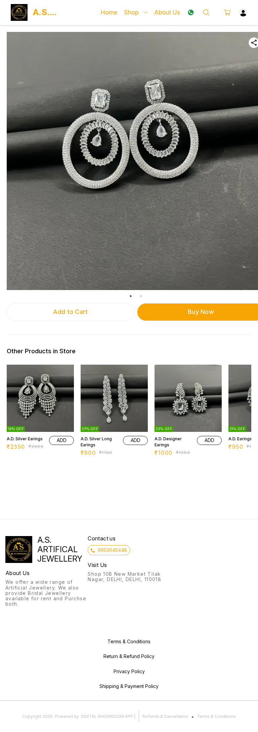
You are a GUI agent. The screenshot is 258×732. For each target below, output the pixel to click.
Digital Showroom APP (107, 716)
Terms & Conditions (216, 716)
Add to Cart (70, 311)
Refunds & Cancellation (165, 716)
